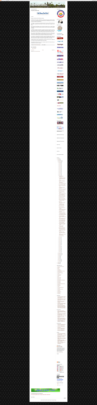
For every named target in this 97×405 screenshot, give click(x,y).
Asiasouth (59, 267)
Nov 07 (60, 245)
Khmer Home (59, 279)
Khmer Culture (59, 277)
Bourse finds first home (61, 205)
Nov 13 (60, 239)
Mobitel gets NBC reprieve (62, 195)
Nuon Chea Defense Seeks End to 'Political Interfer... (62, 220)
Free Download (59, 274)
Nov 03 (60, 249)
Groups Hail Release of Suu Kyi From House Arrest (62, 218)
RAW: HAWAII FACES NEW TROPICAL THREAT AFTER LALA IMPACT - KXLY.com (62, 341)
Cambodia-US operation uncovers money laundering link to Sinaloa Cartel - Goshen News (62, 304)
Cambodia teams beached (62, 196)
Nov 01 (60, 251)
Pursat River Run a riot (61, 197)
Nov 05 (60, 247)
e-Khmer (59, 273)
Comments (59, 385)
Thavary (58, 286)
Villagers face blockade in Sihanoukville (62, 182)
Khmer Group (59, 278)
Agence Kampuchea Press (61, 266)
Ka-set (58, 276)
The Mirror (59, 288)
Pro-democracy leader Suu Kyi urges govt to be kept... (62, 213)
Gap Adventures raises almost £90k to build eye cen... (62, 232)
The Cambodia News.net (60, 287)
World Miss (59, 292)
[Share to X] (43, 44)
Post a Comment (34, 48)
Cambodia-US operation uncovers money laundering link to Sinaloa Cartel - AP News (62, 297)
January (59, 261)
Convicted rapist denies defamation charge (61, 204)
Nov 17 (60, 174)
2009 (58, 262)
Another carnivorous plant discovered (62, 202)
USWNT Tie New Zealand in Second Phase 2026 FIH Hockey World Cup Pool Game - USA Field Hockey (62, 311)
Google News (59, 275)
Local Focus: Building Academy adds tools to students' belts (61, 328)
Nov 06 (60, 246)
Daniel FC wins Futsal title (62, 198)
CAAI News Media (60, 346)
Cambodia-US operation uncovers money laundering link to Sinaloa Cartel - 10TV (62, 299)
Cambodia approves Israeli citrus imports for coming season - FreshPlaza (61, 302)
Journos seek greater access (62, 183)
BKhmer (58, 268)
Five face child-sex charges (62, 184)
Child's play (60, 201)
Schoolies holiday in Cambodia (61, 176)
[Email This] (42, 44)
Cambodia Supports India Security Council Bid (62, 222)
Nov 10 (60, 242)
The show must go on (61, 206)
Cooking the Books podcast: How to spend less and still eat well (61, 324)
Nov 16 (60, 175)
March (59, 259)
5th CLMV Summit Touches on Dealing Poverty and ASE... (62, 178)
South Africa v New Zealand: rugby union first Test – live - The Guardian (62, 316)
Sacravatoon (59, 285)
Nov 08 (60, 244)
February (59, 260)
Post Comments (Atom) (37, 51)
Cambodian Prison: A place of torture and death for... (62, 209)
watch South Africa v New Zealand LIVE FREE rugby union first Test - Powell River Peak (62, 314)
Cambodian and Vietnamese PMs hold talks (62, 234)
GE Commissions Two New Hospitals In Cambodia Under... (62, 224)
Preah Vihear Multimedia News (61, 283)
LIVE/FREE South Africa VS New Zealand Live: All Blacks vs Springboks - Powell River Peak (61, 321)
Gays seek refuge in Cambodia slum (61, 226)
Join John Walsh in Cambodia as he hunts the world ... (62, 214)
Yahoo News (59, 293)
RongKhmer (59, 284)
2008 (58, 263)
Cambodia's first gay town (62, 227)
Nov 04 (60, 248)
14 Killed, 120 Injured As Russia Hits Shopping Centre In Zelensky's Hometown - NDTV (62, 334)
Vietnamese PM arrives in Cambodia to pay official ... (62, 228)
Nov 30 (60, 162)
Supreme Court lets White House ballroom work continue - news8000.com (61, 343)
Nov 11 (60, 241)
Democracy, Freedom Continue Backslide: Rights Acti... (62, 217)
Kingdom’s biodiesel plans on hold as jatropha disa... (62, 194)
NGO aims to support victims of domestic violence (62, 200)
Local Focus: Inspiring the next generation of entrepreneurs (61, 330)
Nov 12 (60, 240)
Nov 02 (60, 250)
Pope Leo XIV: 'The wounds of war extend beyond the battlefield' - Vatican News (62, 336)
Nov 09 (60, 243)
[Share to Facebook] (44, 44)
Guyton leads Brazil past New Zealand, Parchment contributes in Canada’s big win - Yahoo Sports (62, 319)
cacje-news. (59, 269)
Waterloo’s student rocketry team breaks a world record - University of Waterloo (62, 338)
